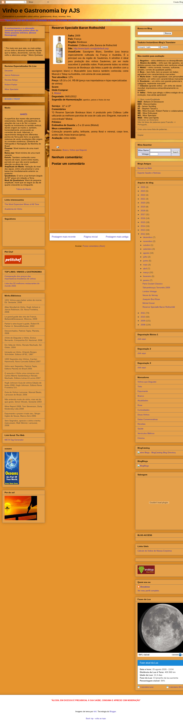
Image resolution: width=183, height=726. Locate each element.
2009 (143, 321)
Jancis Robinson (12, 75)
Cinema (141, 438)
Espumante (143, 391)
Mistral (57, 93)
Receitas (141, 424)
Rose (140, 405)
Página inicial (91, 237)
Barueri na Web (145, 168)
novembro (148, 241)
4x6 (95, 711)
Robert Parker (11, 84)
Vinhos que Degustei (78, 150)
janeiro (146, 280)
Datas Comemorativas (148, 419)
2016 (143, 218)
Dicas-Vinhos (143, 414)
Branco (65, 150)
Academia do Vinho (13, 209)
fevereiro (147, 276)
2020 (143, 203)
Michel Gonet (149, 303)
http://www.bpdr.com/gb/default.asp (91, 48)
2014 (143, 226)
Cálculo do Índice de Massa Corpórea (155, 551)
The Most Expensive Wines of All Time (22, 204)
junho (146, 261)
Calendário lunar (147, 687)
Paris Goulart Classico (153, 284)
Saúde (140, 428)
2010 (143, 317)
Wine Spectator (11, 89)
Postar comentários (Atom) (94, 246)
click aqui (142, 339)
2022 (143, 195)
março (146, 272)
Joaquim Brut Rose (151, 299)
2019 (143, 207)
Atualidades (143, 400)
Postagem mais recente (64, 237)
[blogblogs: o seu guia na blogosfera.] (143, 466)
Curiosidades (143, 410)
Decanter (9, 70)
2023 (143, 191)
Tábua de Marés (23, 189)
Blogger (113, 711)
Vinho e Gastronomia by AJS (41, 10)
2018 (143, 210)
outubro (147, 245)
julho (145, 257)
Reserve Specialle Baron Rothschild (159, 307)
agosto (146, 253)
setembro (147, 249)
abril (145, 268)
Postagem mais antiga (117, 237)
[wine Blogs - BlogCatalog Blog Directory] (157, 452)
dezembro (148, 237)
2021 (143, 199)
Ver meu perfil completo (148, 590)
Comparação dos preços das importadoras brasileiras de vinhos (20, 277)
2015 (143, 222)
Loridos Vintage (150, 291)
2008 (143, 325)
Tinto (140, 386)
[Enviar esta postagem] (57, 147)
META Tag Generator (14, 440)
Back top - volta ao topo (96, 718)
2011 (143, 313)
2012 (143, 234)
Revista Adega (11, 80)
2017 (143, 214)
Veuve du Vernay (150, 295)
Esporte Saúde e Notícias (149, 173)
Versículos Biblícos (146, 433)
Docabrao (145, 587)
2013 (143, 230)
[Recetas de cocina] (13, 263)
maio (145, 265)
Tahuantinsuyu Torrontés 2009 (156, 287)
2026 (143, 187)
